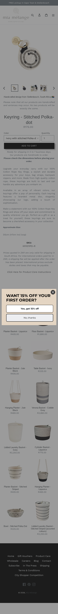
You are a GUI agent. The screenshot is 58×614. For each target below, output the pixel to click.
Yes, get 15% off (30, 308)
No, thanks (30, 317)
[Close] (53, 292)
